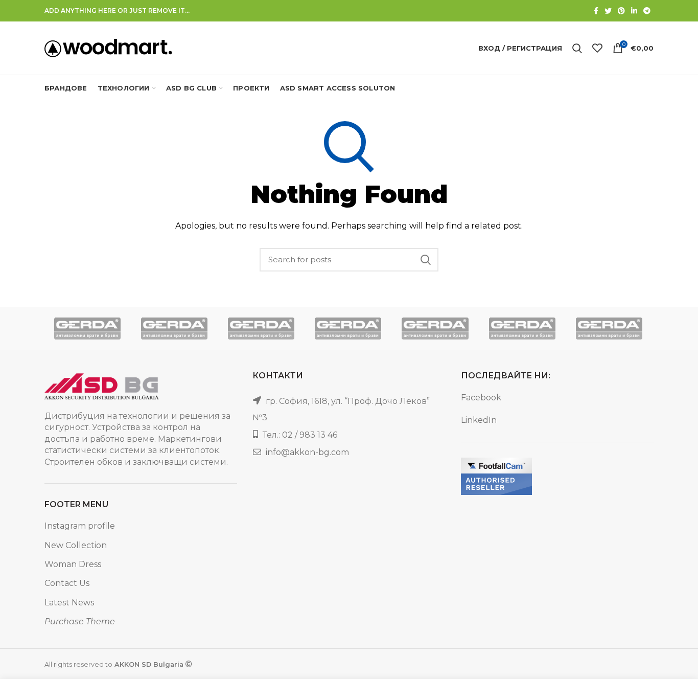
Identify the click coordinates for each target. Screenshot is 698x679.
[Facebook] (596, 10)
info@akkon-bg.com (307, 452)
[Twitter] (608, 10)
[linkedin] (634, 10)
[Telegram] (647, 10)
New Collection (75, 545)
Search (425, 259)
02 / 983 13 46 (309, 435)
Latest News (69, 602)
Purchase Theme (79, 621)
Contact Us (66, 583)
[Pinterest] (621, 10)
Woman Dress (72, 564)
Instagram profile (79, 526)
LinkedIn (479, 420)
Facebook (481, 397)
